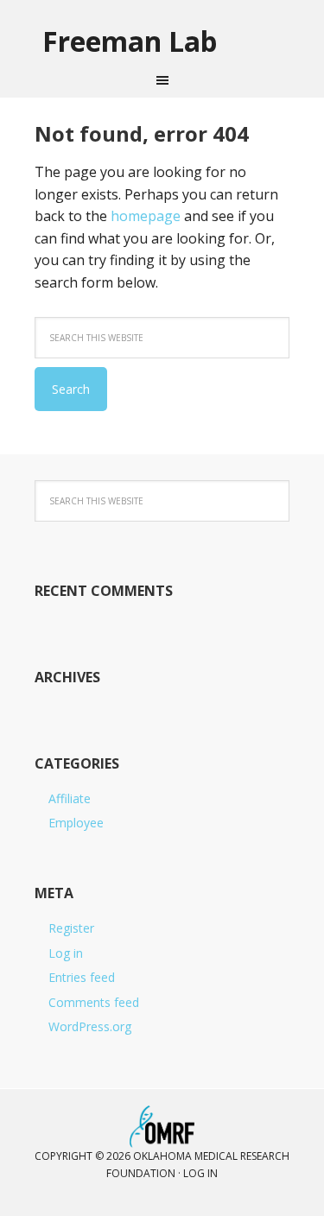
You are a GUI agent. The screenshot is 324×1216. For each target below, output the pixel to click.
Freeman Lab (129, 40)
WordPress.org (89, 1026)
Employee (76, 822)
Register (71, 928)
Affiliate (69, 798)
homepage (146, 215)
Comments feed (93, 1002)
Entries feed (81, 977)
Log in (65, 953)
